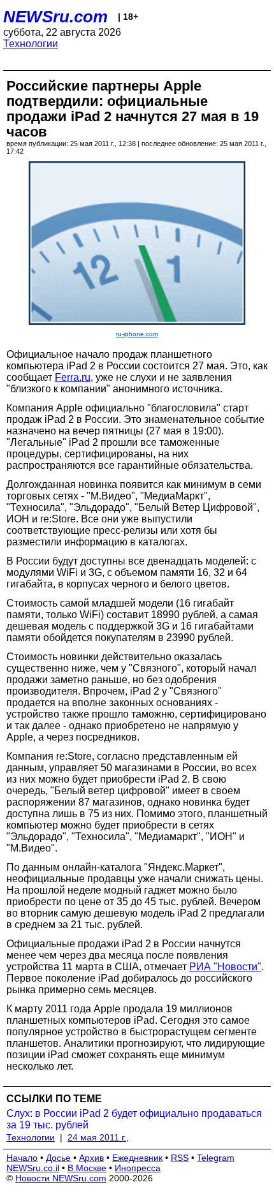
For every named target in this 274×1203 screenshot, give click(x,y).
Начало (22, 1158)
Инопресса (138, 1168)
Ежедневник (137, 1158)
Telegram (215, 1158)
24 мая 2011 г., (98, 1137)
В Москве (87, 1168)
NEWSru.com (55, 16)
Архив (91, 1158)
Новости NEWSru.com (60, 1178)
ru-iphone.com (137, 333)
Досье (58, 1158)
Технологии (30, 43)
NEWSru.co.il (32, 1168)
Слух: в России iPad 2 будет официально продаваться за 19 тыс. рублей (134, 1119)
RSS (180, 1158)
